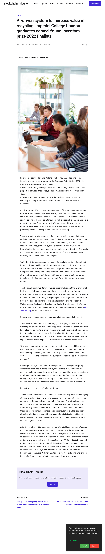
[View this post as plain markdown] (83, 45)
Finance (60, 4)
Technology (95, 4)
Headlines (79, 4)
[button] (86, 45)
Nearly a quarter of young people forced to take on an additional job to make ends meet (33, 504)
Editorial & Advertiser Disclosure (34, 57)
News (52, 4)
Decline (94, 546)
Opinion (44, 4)
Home (36, 4)
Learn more (73, 541)
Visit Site (52, 484)
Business (69, 4)
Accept (84, 546)
